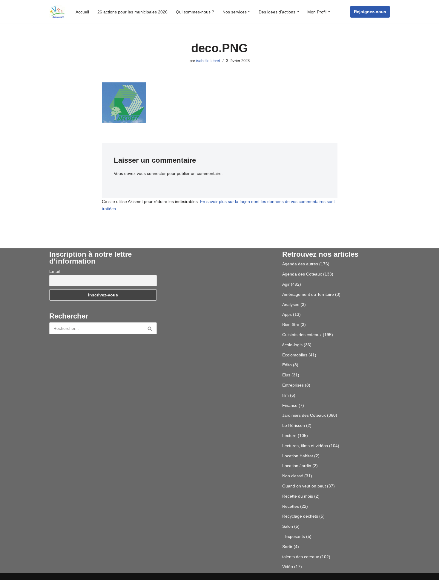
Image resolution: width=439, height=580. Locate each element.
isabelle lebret (208, 61)
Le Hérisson (293, 425)
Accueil (82, 12)
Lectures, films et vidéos (305, 445)
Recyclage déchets (300, 516)
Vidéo (287, 566)
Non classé (292, 475)
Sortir (287, 546)
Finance (289, 405)
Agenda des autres (300, 263)
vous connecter (151, 173)
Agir (286, 284)
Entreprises (293, 385)
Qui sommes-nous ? (195, 12)
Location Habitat (297, 455)
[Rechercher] (150, 328)
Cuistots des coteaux (302, 334)
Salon (287, 526)
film (285, 395)
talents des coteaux (300, 556)
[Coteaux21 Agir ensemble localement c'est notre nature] (57, 11)
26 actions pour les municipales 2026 (132, 12)
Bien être (290, 324)
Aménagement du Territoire (308, 294)
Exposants (295, 536)
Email (54, 271)
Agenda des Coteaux (302, 274)
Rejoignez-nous (370, 11)
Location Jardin (296, 465)
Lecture (289, 435)
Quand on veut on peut (304, 486)
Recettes (290, 506)
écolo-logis (292, 344)
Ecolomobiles (294, 355)
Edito (287, 364)
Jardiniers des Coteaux (304, 415)
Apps (287, 314)
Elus (286, 375)
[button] (249, 12)
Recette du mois (297, 496)
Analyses (290, 304)
